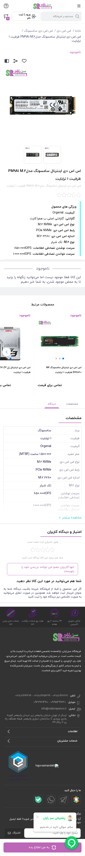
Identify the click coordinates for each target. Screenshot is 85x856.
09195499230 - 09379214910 (50, 702)
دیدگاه (52, 404)
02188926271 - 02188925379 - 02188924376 (41, 695)
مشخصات (72, 404)
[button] (63, 358)
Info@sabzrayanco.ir (53, 708)
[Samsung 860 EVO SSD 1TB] (60, 341)
